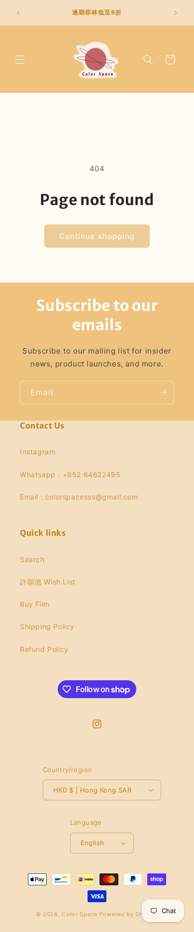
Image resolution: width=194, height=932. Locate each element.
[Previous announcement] (18, 13)
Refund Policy (44, 649)
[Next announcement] (176, 13)
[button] (20, 60)
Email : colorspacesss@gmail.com (79, 497)
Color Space (79, 914)
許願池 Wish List (48, 581)
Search (32, 559)
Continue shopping (97, 236)
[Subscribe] (163, 392)
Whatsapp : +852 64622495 (70, 474)
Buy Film (35, 604)
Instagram (37, 451)
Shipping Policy (47, 626)
